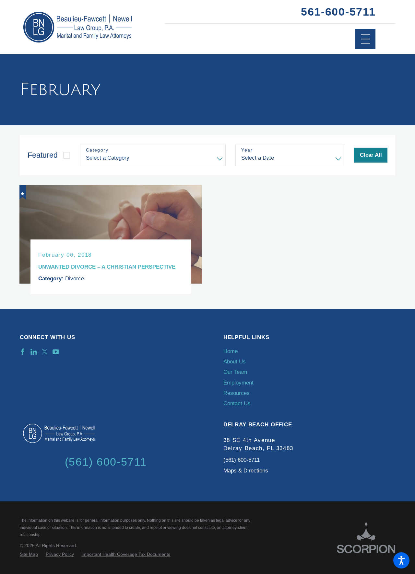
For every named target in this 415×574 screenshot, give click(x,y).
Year (247, 150)
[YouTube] (56, 351)
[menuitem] (309, 351)
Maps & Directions (245, 471)
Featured (43, 155)
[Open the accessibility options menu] (401, 560)
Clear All (371, 155)
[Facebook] (22, 351)
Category (97, 150)
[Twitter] (45, 351)
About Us (234, 362)
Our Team (235, 372)
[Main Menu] (365, 39)
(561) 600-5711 (241, 460)
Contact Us (237, 403)
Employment (238, 383)
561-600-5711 (338, 12)
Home (230, 351)
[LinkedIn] (33, 351)
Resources (236, 393)
